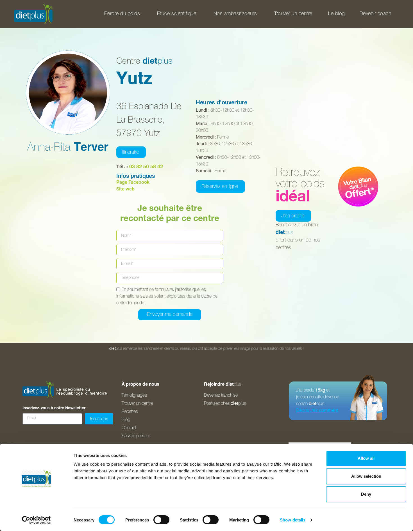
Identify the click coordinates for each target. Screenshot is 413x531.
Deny (366, 494)
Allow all (366, 458)
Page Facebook (132, 183)
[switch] (161, 519)
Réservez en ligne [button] (219, 186)
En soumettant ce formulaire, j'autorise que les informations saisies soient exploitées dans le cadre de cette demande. (166, 297)
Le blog (336, 14)
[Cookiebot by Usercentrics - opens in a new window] (36, 520)
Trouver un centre (293, 14)
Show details (292, 520)
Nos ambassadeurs (235, 14)
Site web (125, 189)
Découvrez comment (317, 411)
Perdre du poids (122, 14)
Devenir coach (375, 14)
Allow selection (366, 476)
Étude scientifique (176, 14)
